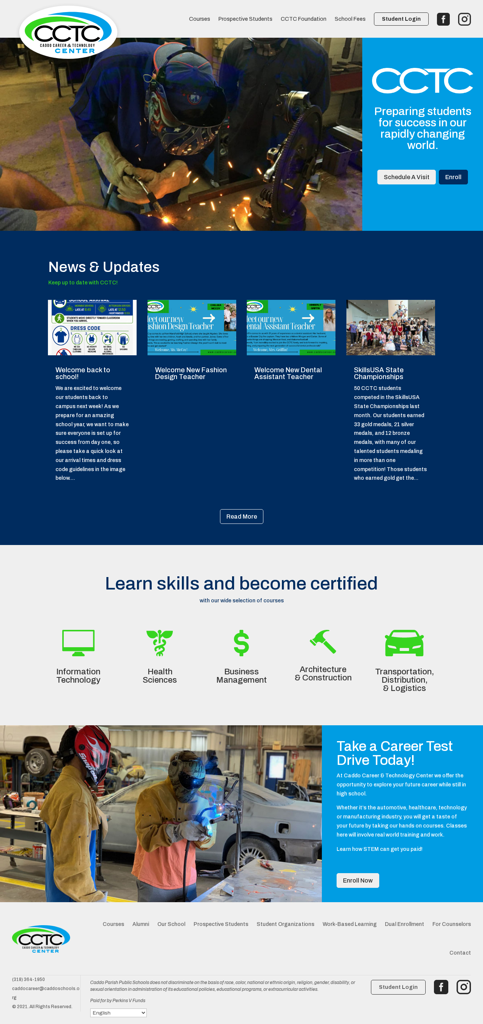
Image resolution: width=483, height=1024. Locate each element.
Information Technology (78, 676)
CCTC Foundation (303, 19)
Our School (171, 924)
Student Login (401, 19)
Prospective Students (245, 19)
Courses (199, 19)
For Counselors (451, 924)
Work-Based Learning (350, 924)
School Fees (350, 19)
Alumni (140, 924)
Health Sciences (160, 676)
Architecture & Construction (323, 673)
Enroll (453, 177)
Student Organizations (285, 924)
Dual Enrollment (404, 924)
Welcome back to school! (82, 373)
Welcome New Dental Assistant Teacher (288, 373)
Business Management (241, 676)
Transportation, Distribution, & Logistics (404, 680)
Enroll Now (358, 880)
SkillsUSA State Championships (379, 373)
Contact (460, 953)
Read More (241, 516)
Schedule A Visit (406, 177)
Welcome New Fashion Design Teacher (191, 373)
